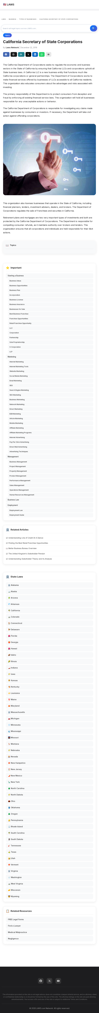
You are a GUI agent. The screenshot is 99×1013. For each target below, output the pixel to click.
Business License (16, 300)
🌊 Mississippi (14, 731)
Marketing (12, 357)
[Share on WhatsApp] (42, 54)
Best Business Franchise (19, 314)
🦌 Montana (13, 744)
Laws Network (12, 47)
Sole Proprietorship (17, 342)
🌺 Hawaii (12, 648)
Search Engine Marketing (19, 390)
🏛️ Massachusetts (16, 712)
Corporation (14, 333)
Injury (7, 35)
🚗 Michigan (13, 718)
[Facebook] (41, 981)
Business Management (18, 462)
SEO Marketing (15, 395)
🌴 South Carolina (16, 833)
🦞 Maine (12, 699)
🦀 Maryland (13, 706)
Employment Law (16, 510)
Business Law (13, 500)
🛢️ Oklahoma (14, 807)
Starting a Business (16, 276)
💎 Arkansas (13, 604)
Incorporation (15, 295)
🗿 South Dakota (15, 839)
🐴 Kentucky (13, 687)
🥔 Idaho (12, 655)
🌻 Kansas (13, 680)
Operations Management (19, 490)
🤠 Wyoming (13, 896)
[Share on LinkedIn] (35, 54)
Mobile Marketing (16, 423)
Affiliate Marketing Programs (21, 433)
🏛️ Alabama (13, 585)
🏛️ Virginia (13, 871)
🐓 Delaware (14, 629)
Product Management (18, 476)
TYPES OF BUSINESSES (27, 19)
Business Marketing (17, 400)
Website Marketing (17, 371)
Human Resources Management (22, 495)
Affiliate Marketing (17, 428)
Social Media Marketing (19, 376)
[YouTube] (58, 981)
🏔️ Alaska (12, 591)
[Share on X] (28, 54)
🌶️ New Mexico (15, 776)
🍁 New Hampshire (16, 763)
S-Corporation (15, 347)
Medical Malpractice (17, 932)
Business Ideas (15, 281)
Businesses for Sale (17, 309)
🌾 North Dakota (15, 795)
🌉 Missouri (13, 737)
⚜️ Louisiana (14, 693)
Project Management (18, 466)
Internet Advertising (17, 437)
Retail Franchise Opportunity (20, 323)
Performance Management (20, 480)
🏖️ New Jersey (15, 769)
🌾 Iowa (11, 674)
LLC (11, 328)
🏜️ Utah (11, 858)
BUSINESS (12, 19)
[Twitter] (49, 981)
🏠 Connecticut (15, 623)
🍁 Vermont (13, 865)
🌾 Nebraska (14, 750)
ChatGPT (14, 54)
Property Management (18, 471)
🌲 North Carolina (16, 788)
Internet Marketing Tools (19, 367)
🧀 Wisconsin (14, 890)
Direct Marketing (16, 409)
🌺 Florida (12, 636)
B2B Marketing (15, 414)
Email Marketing (16, 381)
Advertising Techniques (19, 451)
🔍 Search (93, 28)
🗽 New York (14, 782)
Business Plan (15, 290)
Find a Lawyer (14, 926)
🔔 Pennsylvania (15, 820)
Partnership (14, 337)
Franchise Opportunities (19, 319)
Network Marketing (17, 404)
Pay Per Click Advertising (19, 442)
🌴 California (14, 610)
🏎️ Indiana (13, 668)
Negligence (13, 938)
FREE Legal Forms (16, 919)
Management (13, 457)
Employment (13, 505)
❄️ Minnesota (14, 725)
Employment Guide (17, 515)
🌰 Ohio (11, 801)
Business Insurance (17, 304)
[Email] (48, 54)
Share (6, 54)
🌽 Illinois (12, 661)
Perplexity (21, 54)
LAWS (4, 19)
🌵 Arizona (13, 598)
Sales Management (17, 485)
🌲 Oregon (13, 814)
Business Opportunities (18, 286)
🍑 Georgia (13, 642)
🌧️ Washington (15, 877)
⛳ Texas (12, 852)
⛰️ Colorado (13, 617)
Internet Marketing (17, 362)
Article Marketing (16, 418)
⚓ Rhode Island (15, 826)
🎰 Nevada (13, 756)
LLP (11, 352)
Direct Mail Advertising (18, 447)
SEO (11, 385)
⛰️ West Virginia (15, 884)
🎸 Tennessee (14, 845)
